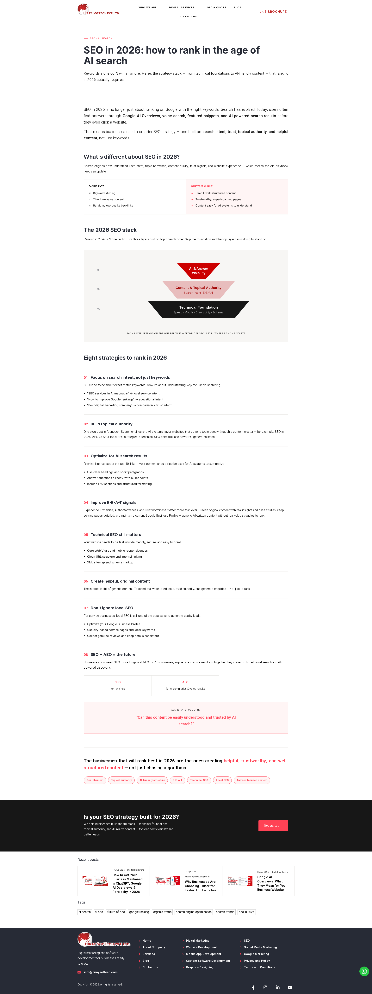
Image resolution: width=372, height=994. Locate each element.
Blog (237, 7)
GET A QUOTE (216, 7)
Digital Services (182, 7)
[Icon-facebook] (253, 987)
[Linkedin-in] (277, 987)
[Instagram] (265, 987)
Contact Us (187, 16)
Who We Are (148, 7)
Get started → (273, 825)
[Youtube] (289, 987)
